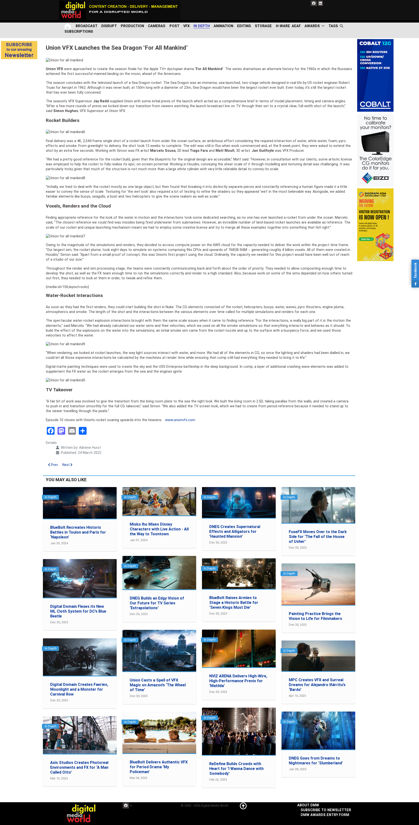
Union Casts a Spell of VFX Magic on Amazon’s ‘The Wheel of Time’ (158, 685)
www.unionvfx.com (180, 420)
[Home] (68, 26)
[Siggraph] (375, 225)
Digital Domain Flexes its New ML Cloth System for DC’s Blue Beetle (78, 611)
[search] (342, 26)
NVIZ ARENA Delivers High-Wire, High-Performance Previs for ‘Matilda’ (238, 681)
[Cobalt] (375, 75)
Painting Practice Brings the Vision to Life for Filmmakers (315, 616)
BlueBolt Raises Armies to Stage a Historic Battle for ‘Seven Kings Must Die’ (233, 602)
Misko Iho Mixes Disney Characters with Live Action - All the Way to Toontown (159, 529)
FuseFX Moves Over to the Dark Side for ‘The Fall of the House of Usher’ (318, 536)
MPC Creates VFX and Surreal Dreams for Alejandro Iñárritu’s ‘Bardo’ (317, 685)
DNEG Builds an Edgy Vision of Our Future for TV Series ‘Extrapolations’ (157, 603)
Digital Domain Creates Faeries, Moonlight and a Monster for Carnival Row (79, 689)
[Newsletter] (19, 50)
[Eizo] (375, 150)
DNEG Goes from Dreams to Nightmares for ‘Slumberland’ (316, 760)
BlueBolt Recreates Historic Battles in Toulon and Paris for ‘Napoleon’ (78, 532)
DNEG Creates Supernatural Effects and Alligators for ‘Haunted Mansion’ (234, 531)
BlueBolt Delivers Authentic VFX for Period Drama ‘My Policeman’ (159, 767)
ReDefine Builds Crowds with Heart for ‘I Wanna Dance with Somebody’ (236, 768)
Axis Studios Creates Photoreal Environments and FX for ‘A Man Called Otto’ (79, 767)
